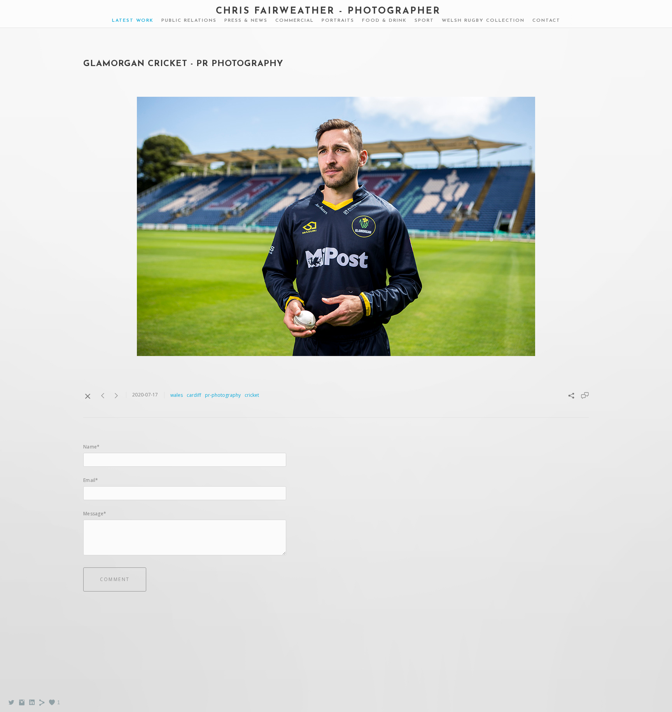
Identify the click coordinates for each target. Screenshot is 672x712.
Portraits (338, 20)
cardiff (194, 395)
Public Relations (189, 20)
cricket (252, 395)
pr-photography (223, 395)
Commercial (294, 20)
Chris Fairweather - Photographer (328, 11)
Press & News (246, 20)
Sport (424, 20)
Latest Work (133, 20)
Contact (546, 20)
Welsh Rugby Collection (483, 20)
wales (176, 395)
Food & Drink (384, 20)
